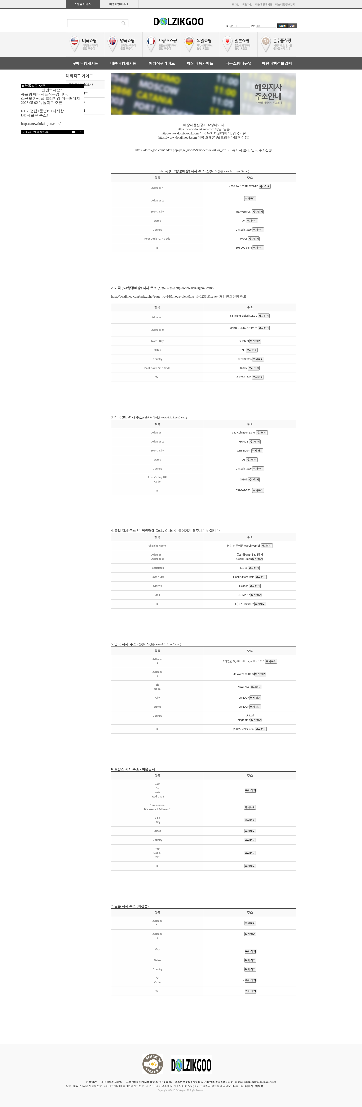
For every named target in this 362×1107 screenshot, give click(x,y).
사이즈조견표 (77, 101)
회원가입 (247, 4)
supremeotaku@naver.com (260, 1081)
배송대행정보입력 (285, 4)
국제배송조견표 (78, 93)
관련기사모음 (77, 110)
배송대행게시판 (264, 4)
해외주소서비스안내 (81, 84)
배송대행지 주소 (119, 4)
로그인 (235, 4)
